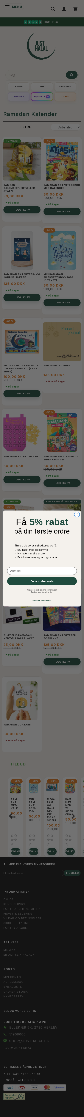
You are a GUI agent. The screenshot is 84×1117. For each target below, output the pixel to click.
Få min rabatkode (42, 581)
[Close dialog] (77, 514)
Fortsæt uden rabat (42, 601)
